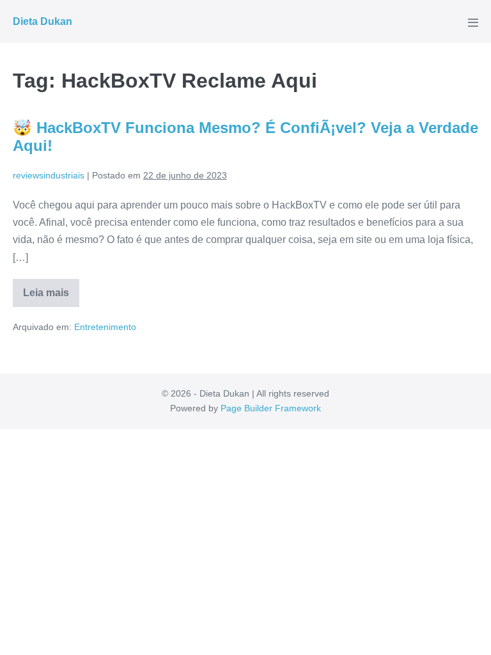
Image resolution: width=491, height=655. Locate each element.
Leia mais (51, 297)
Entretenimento (105, 327)
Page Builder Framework (271, 408)
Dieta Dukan (42, 21)
